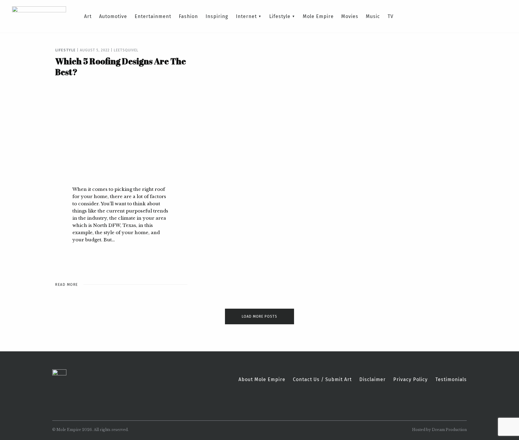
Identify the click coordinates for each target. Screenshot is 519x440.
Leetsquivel (126, 50)
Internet (246, 16)
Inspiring (216, 16)
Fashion (188, 16)
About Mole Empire (261, 379)
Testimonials (451, 379)
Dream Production (449, 429)
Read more (66, 285)
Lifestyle (279, 16)
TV (390, 16)
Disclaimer (372, 379)
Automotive (113, 16)
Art (88, 16)
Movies (349, 16)
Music (373, 16)
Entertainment (153, 16)
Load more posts (259, 316)
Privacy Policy (410, 379)
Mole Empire (318, 16)
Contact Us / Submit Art (322, 379)
